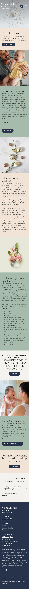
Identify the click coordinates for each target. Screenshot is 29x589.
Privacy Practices (4, 577)
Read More (5, 122)
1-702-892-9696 (7, 519)
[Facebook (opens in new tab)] (3, 570)
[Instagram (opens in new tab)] (6, 570)
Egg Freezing (6, 539)
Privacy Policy (14, 577)
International (6, 545)
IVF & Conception (7, 537)
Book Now (7, 130)
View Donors (8, 44)
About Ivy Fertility (7, 528)
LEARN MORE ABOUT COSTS (12, 443)
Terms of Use (24, 577)
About (4, 526)
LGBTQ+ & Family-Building (10, 541)
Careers (4, 530)
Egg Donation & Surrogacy (10, 543)
